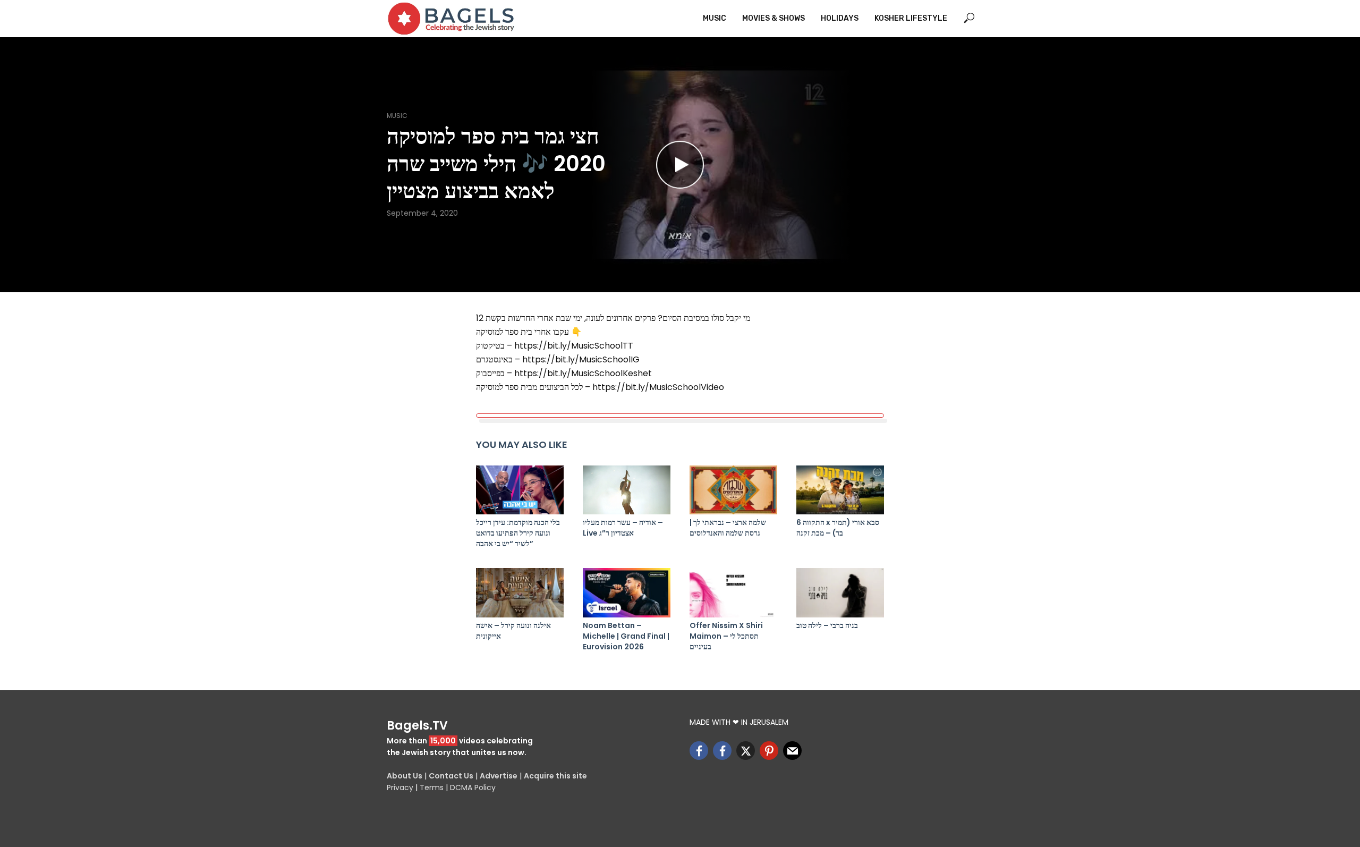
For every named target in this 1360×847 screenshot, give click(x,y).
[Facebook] (699, 750)
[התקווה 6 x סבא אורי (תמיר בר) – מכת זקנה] (840, 490)
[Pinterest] (769, 750)
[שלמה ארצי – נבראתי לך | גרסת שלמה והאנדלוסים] (733, 490)
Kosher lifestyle (910, 18)
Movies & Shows (773, 18)
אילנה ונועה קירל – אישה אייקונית (513, 630)
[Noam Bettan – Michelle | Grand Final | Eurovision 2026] (626, 592)
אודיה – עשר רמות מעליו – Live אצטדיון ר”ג (623, 527)
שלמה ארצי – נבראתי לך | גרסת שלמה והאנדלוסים (728, 527)
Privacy (400, 787)
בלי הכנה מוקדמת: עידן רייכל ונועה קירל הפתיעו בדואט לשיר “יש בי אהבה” (518, 533)
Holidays (839, 18)
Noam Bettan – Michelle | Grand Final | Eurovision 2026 (626, 636)
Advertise (498, 775)
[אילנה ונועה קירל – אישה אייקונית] (520, 592)
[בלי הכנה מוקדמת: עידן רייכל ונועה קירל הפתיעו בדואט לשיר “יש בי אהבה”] (520, 490)
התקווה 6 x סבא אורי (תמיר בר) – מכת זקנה (837, 527)
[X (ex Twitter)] (745, 750)
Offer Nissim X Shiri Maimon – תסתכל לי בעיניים (726, 636)
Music (714, 18)
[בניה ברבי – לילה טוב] (840, 592)
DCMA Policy (473, 787)
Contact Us (451, 775)
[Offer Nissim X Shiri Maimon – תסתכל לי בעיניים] (733, 592)
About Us (404, 775)
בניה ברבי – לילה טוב (827, 625)
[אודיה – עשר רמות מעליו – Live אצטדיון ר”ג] (626, 490)
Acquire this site (555, 775)
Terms (432, 787)
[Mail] (792, 750)
